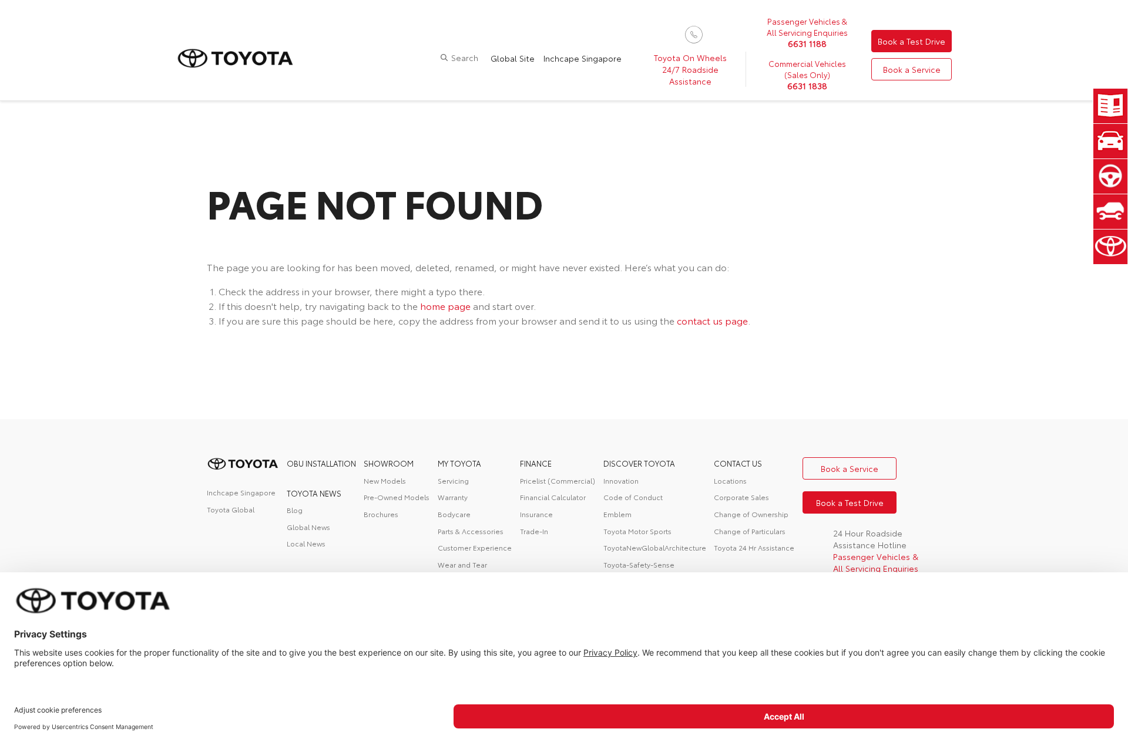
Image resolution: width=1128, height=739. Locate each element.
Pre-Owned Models (396, 497)
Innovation (621, 480)
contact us (738, 463)
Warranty (453, 497)
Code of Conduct (633, 497)
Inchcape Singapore (582, 58)
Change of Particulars (749, 531)
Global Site (513, 58)
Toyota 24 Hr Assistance (754, 547)
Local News (306, 543)
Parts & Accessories (470, 531)
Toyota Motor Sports (637, 531)
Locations (730, 480)
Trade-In (534, 531)
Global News (308, 527)
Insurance (536, 514)
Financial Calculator (553, 497)
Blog (295, 510)
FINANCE (536, 463)
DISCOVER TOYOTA (639, 463)
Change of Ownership (751, 514)
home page (445, 305)
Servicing (453, 480)
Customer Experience (475, 547)
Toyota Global (230, 509)
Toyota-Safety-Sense (638, 564)
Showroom (389, 463)
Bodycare (454, 514)
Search (464, 57)
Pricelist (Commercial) (557, 480)
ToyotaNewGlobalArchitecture (654, 547)
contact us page (712, 320)
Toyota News (314, 493)
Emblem (617, 514)
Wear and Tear (462, 564)
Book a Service (912, 69)
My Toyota (459, 463)
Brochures (381, 514)
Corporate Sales (741, 497)
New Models (385, 480)
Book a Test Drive (911, 41)
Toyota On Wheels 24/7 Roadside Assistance (690, 69)
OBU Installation (321, 463)
